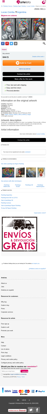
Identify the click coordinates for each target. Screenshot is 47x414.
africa (20, 114)
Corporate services (7, 312)
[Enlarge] (44, 44)
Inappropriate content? (40, 213)
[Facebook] (37, 410)
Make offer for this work (23, 79)
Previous (37, 8)
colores (11, 114)
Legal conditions (6, 356)
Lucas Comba (30, 6)
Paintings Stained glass (40, 185)
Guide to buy (5, 305)
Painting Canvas (7, 6)
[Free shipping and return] (19, 234)
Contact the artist (23, 74)
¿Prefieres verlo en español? (37, 268)
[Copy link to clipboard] (15, 43)
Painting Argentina (6, 195)
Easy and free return (14, 88)
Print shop (4, 352)
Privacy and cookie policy (9, 359)
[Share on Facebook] (3, 43)
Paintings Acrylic (18, 185)
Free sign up (5, 324)
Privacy (19, 376)
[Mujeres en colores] (23, 29)
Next (41, 8)
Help (2, 342)
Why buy (4, 302)
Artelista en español (7, 290)
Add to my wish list (24, 68)
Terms (23, 376)
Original (4, 49)
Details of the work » (38, 56)
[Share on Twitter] (11, 43)
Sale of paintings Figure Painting (10, 205)
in (29, 400)
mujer (6, 114)
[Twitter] (31, 410)
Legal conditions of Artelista (18, 374)
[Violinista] (20, 172)
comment (27, 152)
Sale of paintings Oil (7, 200)
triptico (16, 114)
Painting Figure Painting (19, 6)
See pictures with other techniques (11, 181)
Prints (3, 308)
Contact (3, 346)
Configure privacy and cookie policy (12, 363)
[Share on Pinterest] (7, 43)
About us (4, 283)
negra (29, 114)
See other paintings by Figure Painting (12, 164)
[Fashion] (31, 172)
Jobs (2, 286)
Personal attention (13, 91)
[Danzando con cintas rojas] (8, 172)
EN (18, 400)
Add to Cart (25, 63)
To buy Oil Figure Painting (8, 208)
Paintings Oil (29, 185)
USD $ (30, 97)
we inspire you (35, 263)
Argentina (21, 12)
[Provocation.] (41, 172)
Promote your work (7, 330)
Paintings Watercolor (6, 185)
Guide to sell (5, 327)
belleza (24, 114)
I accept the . (15, 374)
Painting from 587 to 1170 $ (9, 197)
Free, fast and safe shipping (16, 85)
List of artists (5, 349)
